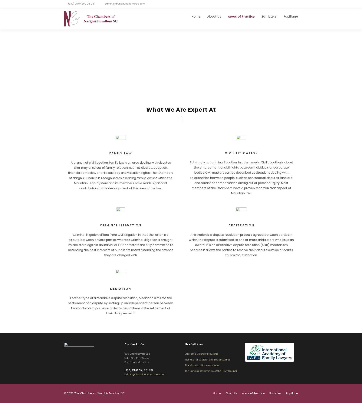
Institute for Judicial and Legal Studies (207, 359)
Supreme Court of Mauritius (201, 354)
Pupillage (291, 17)
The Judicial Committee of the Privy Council (211, 371)
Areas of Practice (241, 17)
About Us (214, 17)
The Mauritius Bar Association (202, 365)
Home (196, 17)
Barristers (269, 17)
